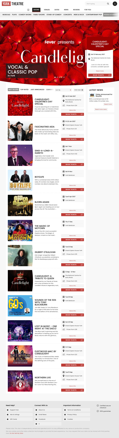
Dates (56, 10)
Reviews (76, 10)
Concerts (67, 15)
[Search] (108, 4)
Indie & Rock (79, 15)
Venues (47, 10)
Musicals (6, 15)
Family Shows (39, 15)
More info (72, 110)
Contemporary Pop (94, 15)
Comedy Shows (25, 15)
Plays (14, 15)
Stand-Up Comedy (54, 15)
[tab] (55, 77)
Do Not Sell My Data (16, 433)
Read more (100, 71)
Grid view (77, 90)
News (66, 10)
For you (88, 10)
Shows (36, 10)
